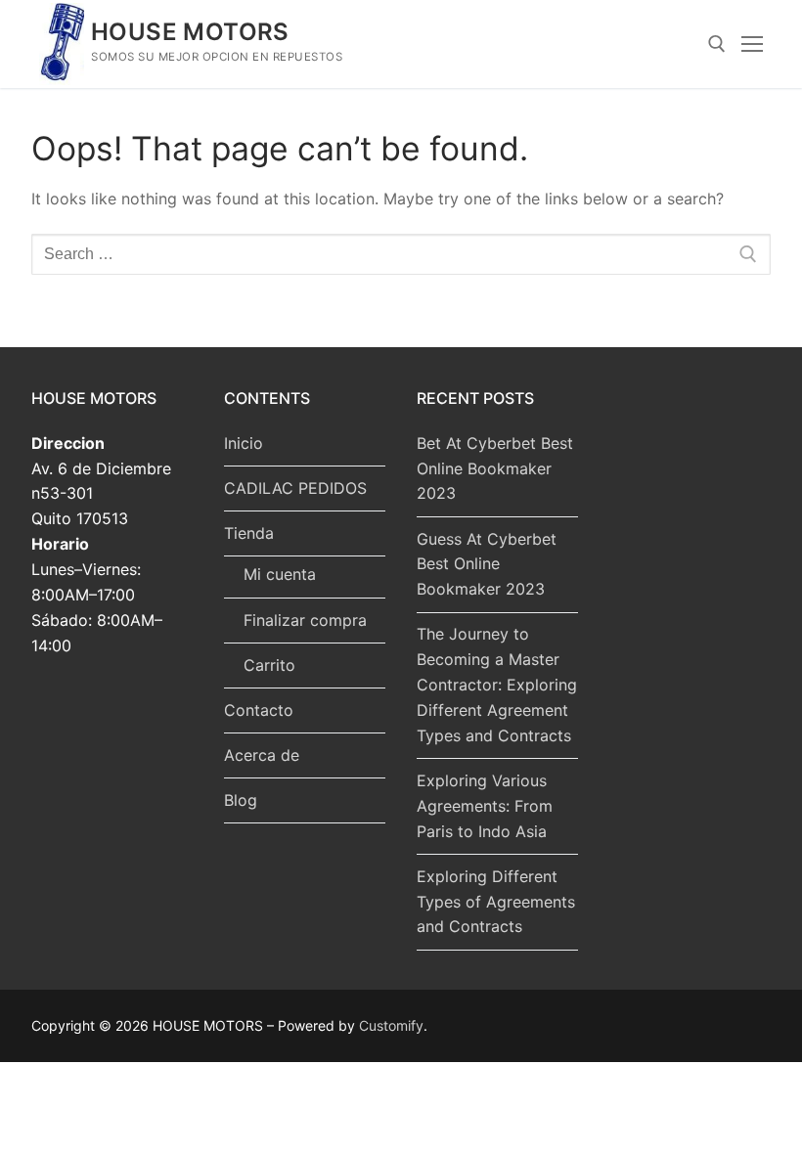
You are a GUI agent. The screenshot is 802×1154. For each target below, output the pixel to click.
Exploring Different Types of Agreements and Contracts (496, 901)
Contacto (258, 710)
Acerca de (261, 755)
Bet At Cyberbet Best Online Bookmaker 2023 (495, 468)
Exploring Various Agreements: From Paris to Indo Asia (485, 806)
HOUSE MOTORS (190, 32)
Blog (240, 800)
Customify (391, 1025)
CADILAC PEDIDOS (295, 488)
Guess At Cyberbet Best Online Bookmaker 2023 (487, 564)
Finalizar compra (305, 620)
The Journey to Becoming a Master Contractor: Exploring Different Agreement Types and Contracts (497, 684)
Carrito (269, 665)
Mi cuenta (280, 574)
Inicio (243, 443)
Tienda (249, 533)
